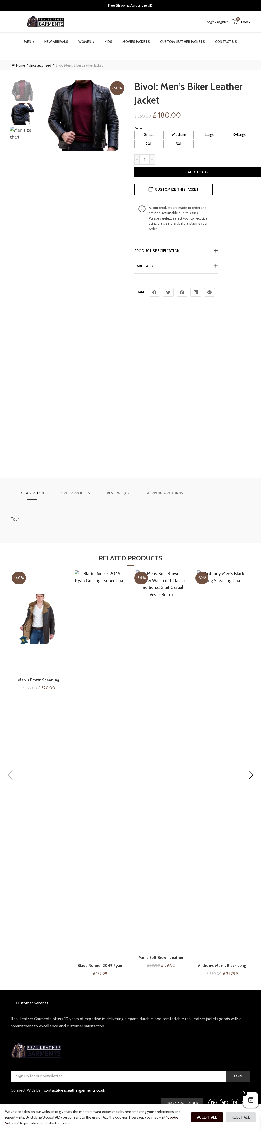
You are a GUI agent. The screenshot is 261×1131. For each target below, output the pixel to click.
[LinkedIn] (195, 292)
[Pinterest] (182, 292)
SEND (237, 1076)
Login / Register (217, 22)
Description (32, 493)
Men (29, 41)
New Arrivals (56, 42)
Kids (108, 42)
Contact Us (226, 42)
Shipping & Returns (165, 493)
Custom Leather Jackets (182, 42)
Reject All (241, 1117)
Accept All (207, 1117)
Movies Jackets (136, 42)
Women (86, 41)
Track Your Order (182, 1103)
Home (20, 65)
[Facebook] (154, 292)
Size (138, 128)
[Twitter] (168, 292)
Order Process (75, 493)
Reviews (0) (118, 493)
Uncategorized (40, 65)
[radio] (149, 135)
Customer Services (32, 1003)
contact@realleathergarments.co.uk (74, 1090)
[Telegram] (209, 292)
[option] (22, 91)
